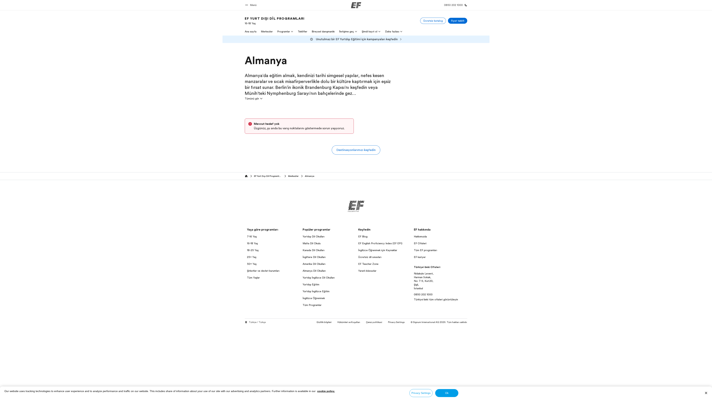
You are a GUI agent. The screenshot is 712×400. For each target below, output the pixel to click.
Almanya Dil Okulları (314, 270)
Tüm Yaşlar (253, 277)
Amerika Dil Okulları (314, 263)
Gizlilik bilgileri (324, 322)
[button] (251, 5)
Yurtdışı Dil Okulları (313, 236)
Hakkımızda (420, 236)
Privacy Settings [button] (396, 322)
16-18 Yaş (252, 243)
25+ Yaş (251, 257)
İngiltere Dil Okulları (314, 257)
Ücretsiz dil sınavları (369, 257)
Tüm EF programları (425, 250)
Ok (447, 392)
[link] (275, 20)
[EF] (356, 5)
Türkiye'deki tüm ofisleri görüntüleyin (436, 299)
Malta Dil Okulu (312, 243)
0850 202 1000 (423, 294)
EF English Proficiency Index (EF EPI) (380, 243)
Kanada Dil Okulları (313, 250)
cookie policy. (326, 391)
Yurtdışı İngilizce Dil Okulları (319, 277)
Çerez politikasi (374, 322)
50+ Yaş (251, 263)
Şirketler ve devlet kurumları (263, 270)
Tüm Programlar (312, 305)
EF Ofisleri (420, 243)
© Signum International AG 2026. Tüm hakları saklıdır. (439, 322)
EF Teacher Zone (368, 263)
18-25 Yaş (252, 250)
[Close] (706, 393)
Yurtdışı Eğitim (311, 284)
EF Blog (362, 236)
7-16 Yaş (252, 236)
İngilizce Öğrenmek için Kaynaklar (377, 250)
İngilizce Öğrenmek (314, 298)
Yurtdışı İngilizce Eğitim (316, 291)
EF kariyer (420, 257)
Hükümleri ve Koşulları (348, 322)
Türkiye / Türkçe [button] (257, 322)
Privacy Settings (421, 392)
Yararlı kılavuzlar (367, 270)
